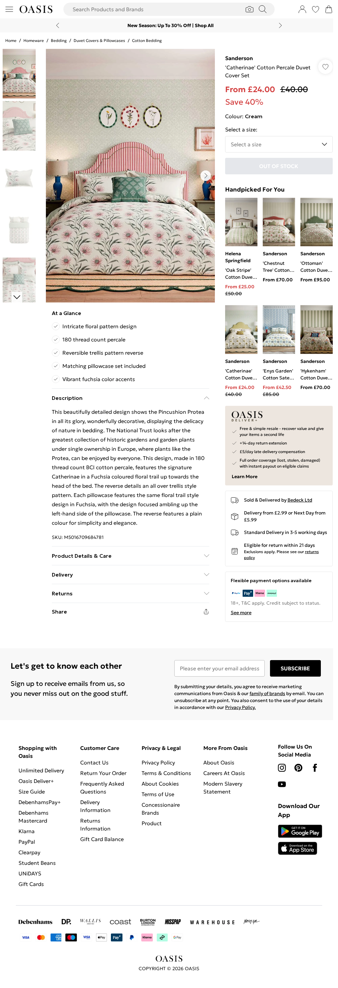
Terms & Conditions (164, 777)
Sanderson (236, 58)
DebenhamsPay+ (39, 806)
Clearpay (29, 856)
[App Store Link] (295, 844)
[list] (128, 175)
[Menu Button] (9, 9)
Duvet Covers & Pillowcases (99, 40)
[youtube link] (278, 789)
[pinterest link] (295, 772)
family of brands (265, 698)
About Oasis (216, 766)
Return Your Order (102, 777)
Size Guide (31, 796)
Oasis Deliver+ (36, 785)
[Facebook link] (311, 772)
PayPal (26, 846)
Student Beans (37, 867)
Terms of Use (156, 798)
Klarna (26, 835)
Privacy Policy (156, 766)
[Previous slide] (55, 25)
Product (150, 827)
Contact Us (93, 766)
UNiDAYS (29, 877)
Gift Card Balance (101, 843)
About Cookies (158, 788)
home (11, 40)
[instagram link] (278, 772)
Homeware (33, 40)
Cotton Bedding (147, 40)
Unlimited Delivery (41, 774)
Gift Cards (31, 888)
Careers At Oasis (221, 777)
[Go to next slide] (204, 175)
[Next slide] (278, 25)
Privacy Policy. (254, 712)
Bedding (59, 40)
